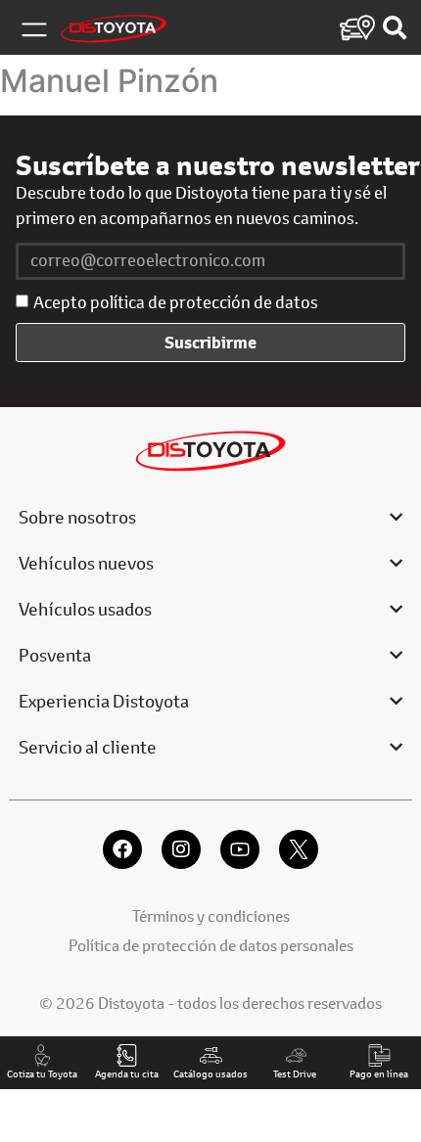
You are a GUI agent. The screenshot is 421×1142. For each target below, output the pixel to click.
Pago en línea (379, 1073)
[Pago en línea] (379, 1055)
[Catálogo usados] (211, 1055)
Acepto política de (175, 302)
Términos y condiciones (211, 915)
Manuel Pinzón (109, 81)
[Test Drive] (295, 1055)
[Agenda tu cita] (127, 1055)
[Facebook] (122, 849)
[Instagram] (181, 849)
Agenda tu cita (127, 1073)
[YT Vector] (239, 849)
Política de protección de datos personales (211, 945)
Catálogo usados (210, 1073)
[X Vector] (298, 849)
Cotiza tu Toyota (42, 1073)
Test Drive (294, 1073)
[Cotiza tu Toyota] (42, 1055)
